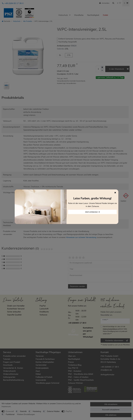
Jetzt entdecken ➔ (92, 212)
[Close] (115, 192)
